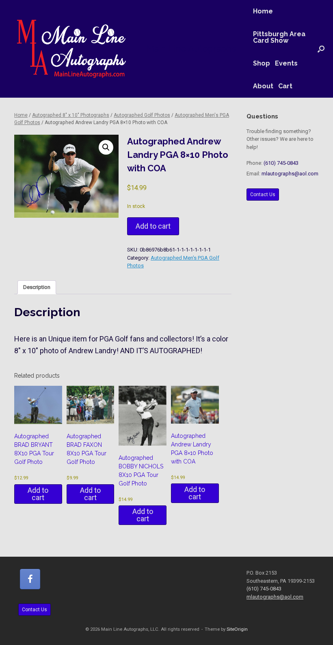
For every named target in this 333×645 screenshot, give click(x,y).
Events (286, 63)
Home (263, 11)
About (263, 86)
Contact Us (262, 194)
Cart (285, 86)
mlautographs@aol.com (290, 174)
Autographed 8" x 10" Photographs (70, 115)
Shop (261, 63)
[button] (321, 49)
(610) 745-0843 (281, 163)
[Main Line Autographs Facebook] (30, 579)
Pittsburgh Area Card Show (279, 37)
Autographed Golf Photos (142, 115)
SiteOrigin (237, 629)
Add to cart (153, 226)
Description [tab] (36, 287)
